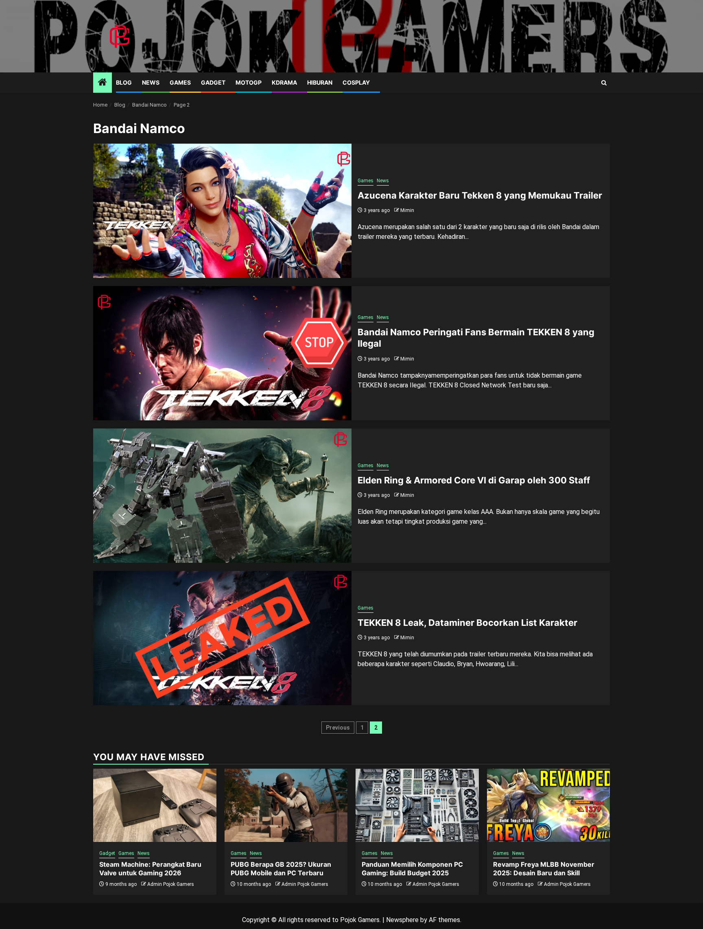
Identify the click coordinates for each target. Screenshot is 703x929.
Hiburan (319, 82)
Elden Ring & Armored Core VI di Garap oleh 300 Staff (474, 480)
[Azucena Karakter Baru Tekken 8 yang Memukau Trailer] (222, 211)
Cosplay (356, 82)
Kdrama (284, 82)
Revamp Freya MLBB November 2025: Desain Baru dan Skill (543, 868)
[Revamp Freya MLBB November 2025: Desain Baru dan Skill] (548, 805)
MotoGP (249, 82)
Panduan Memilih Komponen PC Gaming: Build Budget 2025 (412, 868)
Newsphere (402, 920)
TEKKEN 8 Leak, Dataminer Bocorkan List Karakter (467, 622)
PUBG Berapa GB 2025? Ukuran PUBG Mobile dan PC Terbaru (281, 868)
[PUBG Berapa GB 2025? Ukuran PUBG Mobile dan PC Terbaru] (286, 805)
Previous (338, 727)
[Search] (604, 83)
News (150, 82)
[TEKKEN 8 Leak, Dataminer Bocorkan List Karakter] (222, 638)
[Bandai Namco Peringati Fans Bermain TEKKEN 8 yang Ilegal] (222, 353)
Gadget (213, 82)
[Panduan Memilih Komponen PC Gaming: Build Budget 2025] (417, 805)
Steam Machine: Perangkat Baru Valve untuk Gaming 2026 (150, 868)
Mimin (407, 210)
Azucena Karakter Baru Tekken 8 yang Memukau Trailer (480, 195)
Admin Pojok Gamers (170, 884)
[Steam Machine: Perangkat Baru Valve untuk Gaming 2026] (154, 805)
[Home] (102, 83)
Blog (124, 82)
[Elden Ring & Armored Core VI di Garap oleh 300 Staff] (222, 495)
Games (180, 82)
